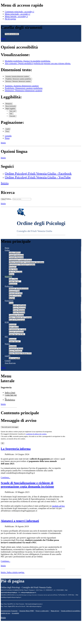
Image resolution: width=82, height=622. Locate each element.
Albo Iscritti (13, 269)
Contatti (8, 361)
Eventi (11, 303)
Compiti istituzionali (16, 255)
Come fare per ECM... (17, 334)
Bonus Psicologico (15, 351)
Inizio (3, 38)
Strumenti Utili (14, 291)
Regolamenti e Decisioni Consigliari (22, 265)
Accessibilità (15, 613)
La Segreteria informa (16, 448)
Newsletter (13, 346)
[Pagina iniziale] (21, 215)
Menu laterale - (16, 16)
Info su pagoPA (14, 358)
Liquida (8, 129)
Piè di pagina (10, 19)
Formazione (9, 301)
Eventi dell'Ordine (19, 305)
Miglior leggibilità (10, 108)
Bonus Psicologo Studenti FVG (20, 353)
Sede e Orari (13, 279)
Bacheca (12, 298)
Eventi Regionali (19, 310)
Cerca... (9, 199)
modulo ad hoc (58, 506)
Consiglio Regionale (16, 257)
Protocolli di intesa (15, 293)
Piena (7, 131)
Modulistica (13, 284)
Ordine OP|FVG (15, 253)
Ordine (7, 250)
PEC (6, 337)
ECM (7, 322)
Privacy (11, 274)
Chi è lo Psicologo (15, 272)
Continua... (5, 477)
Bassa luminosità (11, 106)
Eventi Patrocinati (19, 308)
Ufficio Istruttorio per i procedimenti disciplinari (26, 262)
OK (3, 443)
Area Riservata (10, 363)
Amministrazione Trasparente (9, 611)
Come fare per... (15, 341)
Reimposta (9, 103)
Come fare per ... (15, 281)
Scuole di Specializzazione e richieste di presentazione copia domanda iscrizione (27, 484)
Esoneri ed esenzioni (16, 332)
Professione (9, 286)
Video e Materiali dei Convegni (20, 317)
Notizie (7, 344)
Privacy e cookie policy (42, 611)
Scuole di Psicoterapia (17, 320)
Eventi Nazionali (19, 313)
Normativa (12, 267)
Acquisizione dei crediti (17, 329)
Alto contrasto (38, 63)
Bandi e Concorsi (15, 296)
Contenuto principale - (19, 11)
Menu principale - (17, 14)
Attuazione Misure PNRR (26, 611)
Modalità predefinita (27, 61)
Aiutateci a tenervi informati (20, 521)
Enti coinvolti (14, 327)
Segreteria (8, 277)
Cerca (3, 199)
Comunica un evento (16, 315)
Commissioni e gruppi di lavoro (20, 260)
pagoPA (7, 356)
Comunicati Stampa (16, 349)
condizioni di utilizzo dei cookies (36, 434)
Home (7, 248)
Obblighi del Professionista (18, 289)
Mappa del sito (55, 611)
